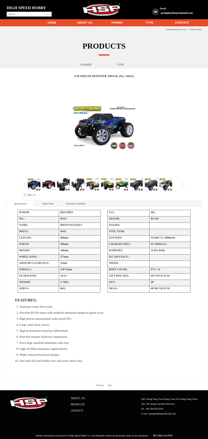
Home (184, 29)
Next (110, 385)
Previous (100, 385)
